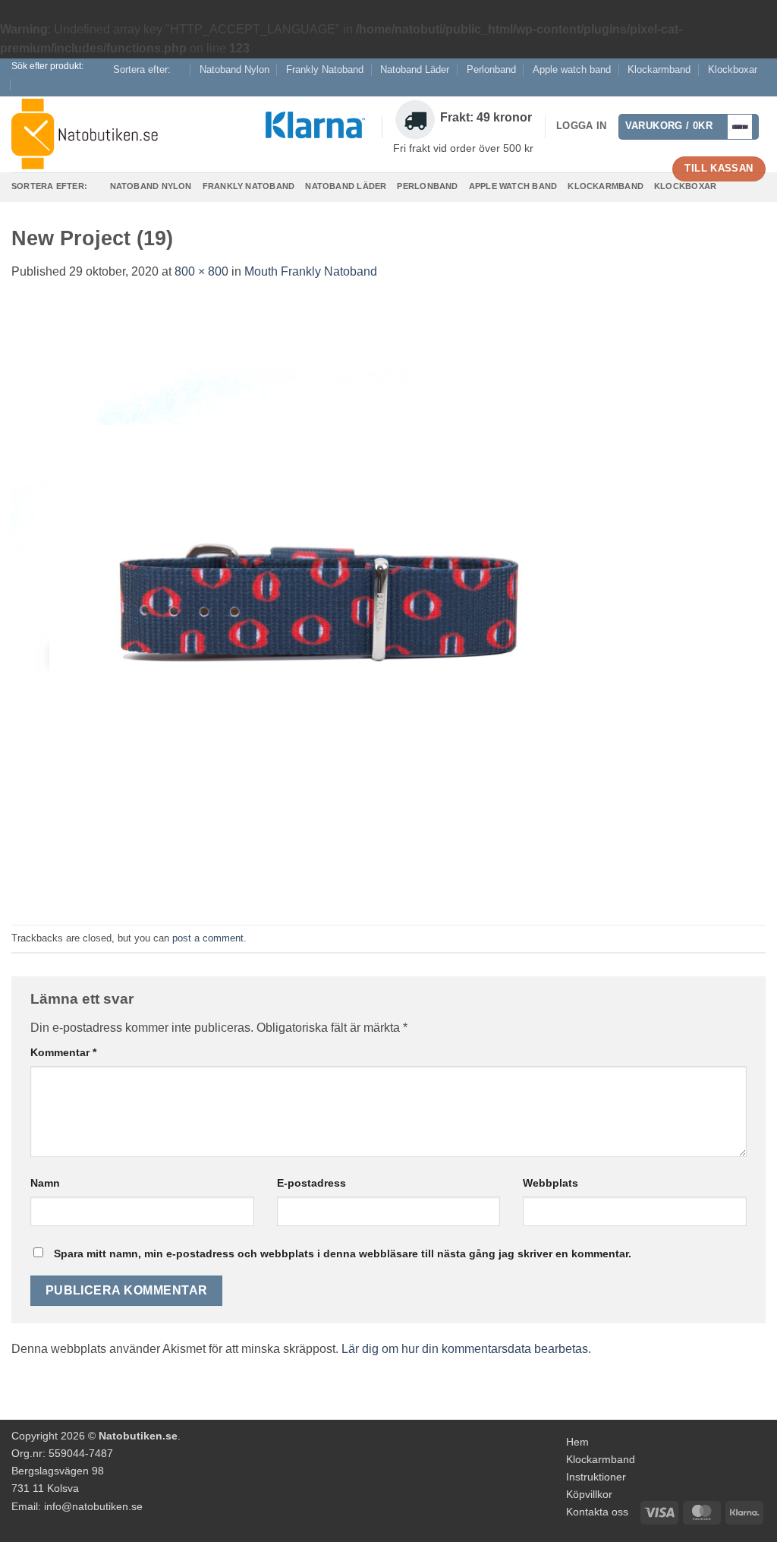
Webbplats (550, 1183)
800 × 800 (201, 271)
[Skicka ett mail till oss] (758, 88)
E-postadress (311, 1183)
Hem (577, 1442)
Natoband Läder (414, 69)
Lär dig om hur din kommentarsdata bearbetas (464, 1348)
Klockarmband (659, 69)
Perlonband (491, 69)
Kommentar (63, 1052)
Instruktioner (596, 1477)
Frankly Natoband (324, 69)
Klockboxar (732, 69)
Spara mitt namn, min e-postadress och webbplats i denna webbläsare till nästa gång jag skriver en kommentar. (342, 1253)
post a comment (208, 938)
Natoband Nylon (234, 69)
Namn (45, 1183)
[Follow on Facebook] (743, 88)
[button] (689, 127)
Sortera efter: (142, 69)
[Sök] (25, 84)
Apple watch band (572, 69)
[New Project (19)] (314, 602)
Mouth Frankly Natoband (310, 271)
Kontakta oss (597, 1512)
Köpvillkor (589, 1494)
